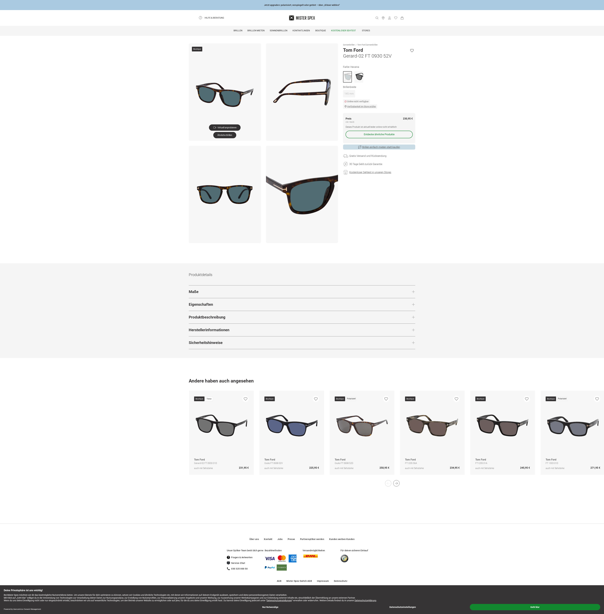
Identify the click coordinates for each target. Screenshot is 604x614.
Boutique (320, 30)
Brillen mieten (256, 30)
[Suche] (377, 18)
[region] (302, 436)
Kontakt (268, 539)
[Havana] (347, 77)
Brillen (238, 30)
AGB (279, 581)
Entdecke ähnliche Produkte (379, 134)
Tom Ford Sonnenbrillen (367, 44)
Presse (291, 539)
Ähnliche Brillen (224, 135)
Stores (366, 30)
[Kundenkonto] (389, 18)
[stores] (383, 18)
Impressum (323, 581)
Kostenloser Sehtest (343, 30)
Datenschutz (340, 581)
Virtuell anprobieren (227, 127)
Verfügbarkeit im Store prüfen (361, 106)
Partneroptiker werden (312, 539)
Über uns (254, 539)
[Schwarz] (358, 77)
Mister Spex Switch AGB (299, 581)
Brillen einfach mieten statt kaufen (381, 147)
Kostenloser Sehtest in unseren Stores (370, 172)
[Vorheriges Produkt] (388, 483)
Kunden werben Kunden (342, 539)
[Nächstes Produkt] (396, 483)
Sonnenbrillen (278, 30)
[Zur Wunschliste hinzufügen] (412, 50)
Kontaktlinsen (301, 30)
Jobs (280, 539)
